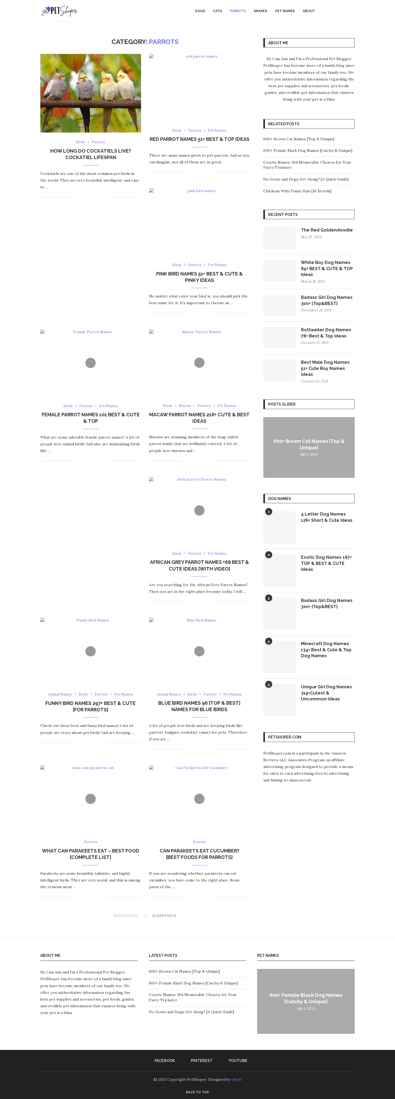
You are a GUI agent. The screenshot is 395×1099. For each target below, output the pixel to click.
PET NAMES (285, 11)
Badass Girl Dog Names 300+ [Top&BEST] (327, 300)
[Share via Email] (102, 197)
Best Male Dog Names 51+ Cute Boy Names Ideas (325, 368)
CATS (217, 11)
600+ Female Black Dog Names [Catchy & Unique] (307, 150)
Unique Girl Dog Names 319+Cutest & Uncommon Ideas (326, 692)
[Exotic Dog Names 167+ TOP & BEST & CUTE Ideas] (279, 570)
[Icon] (90, 363)
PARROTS (238, 11)
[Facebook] (332, 11)
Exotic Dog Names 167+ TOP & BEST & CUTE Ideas (326, 563)
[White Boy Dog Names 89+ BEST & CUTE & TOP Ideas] (279, 270)
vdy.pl (236, 1079)
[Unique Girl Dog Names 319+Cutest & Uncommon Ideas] (279, 700)
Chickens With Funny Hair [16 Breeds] (297, 191)
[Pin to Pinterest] (96, 197)
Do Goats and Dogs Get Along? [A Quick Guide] (306, 179)
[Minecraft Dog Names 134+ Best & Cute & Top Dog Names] (279, 657)
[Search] (352, 11)
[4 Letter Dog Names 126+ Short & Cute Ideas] (279, 527)
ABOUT (309, 11)
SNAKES (260, 11)
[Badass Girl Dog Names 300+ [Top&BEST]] (279, 305)
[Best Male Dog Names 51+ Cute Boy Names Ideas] (279, 370)
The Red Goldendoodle (327, 230)
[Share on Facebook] (85, 197)
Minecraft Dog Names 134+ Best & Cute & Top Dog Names (326, 649)
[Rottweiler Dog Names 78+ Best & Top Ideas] (279, 337)
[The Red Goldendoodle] (279, 238)
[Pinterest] (338, 11)
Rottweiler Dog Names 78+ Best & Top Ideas (326, 332)
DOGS (200, 11)
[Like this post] (78, 197)
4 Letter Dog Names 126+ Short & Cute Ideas (327, 517)
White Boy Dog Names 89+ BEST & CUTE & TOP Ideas (327, 268)
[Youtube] (343, 11)
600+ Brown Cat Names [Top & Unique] (298, 139)
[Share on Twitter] (91, 197)
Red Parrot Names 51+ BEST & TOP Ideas (199, 139)
